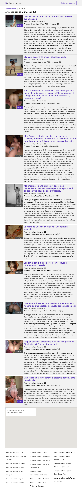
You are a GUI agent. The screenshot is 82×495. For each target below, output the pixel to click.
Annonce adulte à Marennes (40, 456)
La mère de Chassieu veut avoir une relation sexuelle (46, 227)
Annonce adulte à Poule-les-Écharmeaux (40, 466)
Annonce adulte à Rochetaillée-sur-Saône (38, 473)
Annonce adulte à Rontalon (39, 479)
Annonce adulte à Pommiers (40, 460)
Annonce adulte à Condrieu (15, 464)
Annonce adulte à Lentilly (15, 483)
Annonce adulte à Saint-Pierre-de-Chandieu (62, 465)
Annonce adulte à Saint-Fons (64, 452)
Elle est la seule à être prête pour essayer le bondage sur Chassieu (45, 264)
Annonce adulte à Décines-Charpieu (15, 473)
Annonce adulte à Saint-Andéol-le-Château (38, 484)
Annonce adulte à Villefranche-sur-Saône (65, 479)
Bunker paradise (13, 3)
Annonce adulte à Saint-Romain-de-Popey (62, 472)
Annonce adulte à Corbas (15, 468)
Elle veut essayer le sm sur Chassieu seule (45, 57)
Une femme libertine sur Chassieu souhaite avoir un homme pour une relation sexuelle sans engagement (50, 304)
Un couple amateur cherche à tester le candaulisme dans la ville (49, 378)
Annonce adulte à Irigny (14, 479)
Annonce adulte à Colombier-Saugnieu (16, 458)
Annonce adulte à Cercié (14, 452)
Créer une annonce (68, 3)
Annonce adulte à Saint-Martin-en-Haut (62, 458)
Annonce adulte (10, 9)
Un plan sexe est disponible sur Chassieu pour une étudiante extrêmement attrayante (49, 342)
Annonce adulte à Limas (38, 452)
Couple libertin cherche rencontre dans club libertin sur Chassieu (49, 17)
